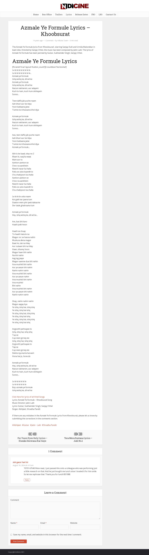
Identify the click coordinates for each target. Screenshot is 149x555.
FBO (93, 14)
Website (73, 523)
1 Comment (48, 40)
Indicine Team (62, 40)
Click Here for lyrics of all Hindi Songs (28, 397)
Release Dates (81, 14)
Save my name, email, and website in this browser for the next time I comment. (47, 534)
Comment (14, 500)
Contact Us (111, 14)
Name (13, 523)
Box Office (47, 14)
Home (36, 14)
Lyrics (69, 14)
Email (43, 523)
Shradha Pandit (50, 425)
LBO (100, 14)
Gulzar (26, 425)
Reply (27, 480)
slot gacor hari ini (20, 462)
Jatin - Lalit (36, 425)
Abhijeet (17, 425)
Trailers (58, 14)
